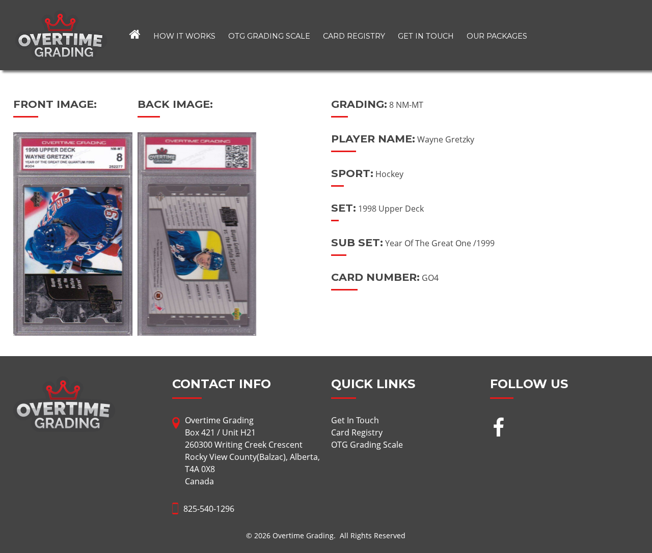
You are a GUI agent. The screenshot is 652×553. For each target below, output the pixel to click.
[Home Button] (135, 35)
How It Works (184, 36)
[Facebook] (498, 429)
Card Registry (354, 36)
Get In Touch (426, 36)
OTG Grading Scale (269, 36)
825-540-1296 (208, 508)
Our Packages (497, 36)
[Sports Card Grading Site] (61, 16)
